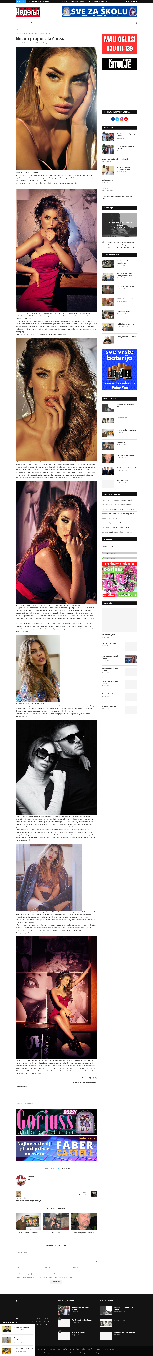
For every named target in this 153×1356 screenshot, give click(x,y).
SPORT (105, 23)
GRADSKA (20, 23)
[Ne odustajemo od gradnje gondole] (108, 137)
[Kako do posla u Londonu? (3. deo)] (131, 659)
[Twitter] (128, 1)
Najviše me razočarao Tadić (56, 1233)
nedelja (24, 43)
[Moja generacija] (84, 1221)
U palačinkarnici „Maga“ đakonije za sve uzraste (125, 275)
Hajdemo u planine (109, 706)
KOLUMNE (53, 23)
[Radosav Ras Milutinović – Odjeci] (108, 408)
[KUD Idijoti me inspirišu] (108, 302)
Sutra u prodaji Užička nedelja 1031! (121, 514)
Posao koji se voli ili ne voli (121, 527)
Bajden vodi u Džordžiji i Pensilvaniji (115, 159)
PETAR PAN (42, 1349)
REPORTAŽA (62, 1349)
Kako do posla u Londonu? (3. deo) (111, 657)
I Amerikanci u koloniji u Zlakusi (125, 147)
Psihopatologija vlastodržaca (124, 1333)
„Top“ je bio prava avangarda (127, 286)
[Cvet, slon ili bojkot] (64, 1336)
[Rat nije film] (108, 446)
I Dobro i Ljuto (108, 634)
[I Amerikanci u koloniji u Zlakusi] (108, 149)
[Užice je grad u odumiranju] (108, 433)
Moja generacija (84, 1233)
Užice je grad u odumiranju (126, 430)
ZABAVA (98, 1349)
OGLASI (88, 1)
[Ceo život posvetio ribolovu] (28, 1221)
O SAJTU (64, 1)
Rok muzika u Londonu (110, 694)
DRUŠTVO (31, 23)
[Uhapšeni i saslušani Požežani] (6, 1340)
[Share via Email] (69, 1169)
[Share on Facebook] (62, 1169)
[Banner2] (119, 558)
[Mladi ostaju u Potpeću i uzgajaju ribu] (108, 264)
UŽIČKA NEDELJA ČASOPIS (99, 1)
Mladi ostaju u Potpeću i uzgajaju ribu (125, 262)
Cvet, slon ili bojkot (79, 1333)
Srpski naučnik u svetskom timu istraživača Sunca (118, 198)
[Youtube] (134, 1)
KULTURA (86, 23)
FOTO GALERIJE (109, 1349)
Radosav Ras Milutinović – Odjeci (120, 223)
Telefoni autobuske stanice (82, 1320)
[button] (27, 1)
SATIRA (96, 23)
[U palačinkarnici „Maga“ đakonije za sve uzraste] (108, 277)
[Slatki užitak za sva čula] (108, 327)
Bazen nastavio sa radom (23, 1349)
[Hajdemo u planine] (131, 710)
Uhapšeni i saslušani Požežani (22, 1339)
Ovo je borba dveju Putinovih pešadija (123, 168)
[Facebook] (126, 1)
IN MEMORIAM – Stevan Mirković (121, 500)
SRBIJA (76, 23)
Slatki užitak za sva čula (125, 324)
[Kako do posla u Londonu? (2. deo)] (131, 672)
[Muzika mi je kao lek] (6, 1329)
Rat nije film (121, 443)
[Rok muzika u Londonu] (131, 697)
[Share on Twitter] (64, 1169)
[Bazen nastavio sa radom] (6, 1351)
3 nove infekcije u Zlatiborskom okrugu (121, 509)
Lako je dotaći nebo (109, 643)
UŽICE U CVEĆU (87, 1349)
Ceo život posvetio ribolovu (28, 1233)
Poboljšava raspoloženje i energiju (120, 532)
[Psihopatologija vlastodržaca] (106, 1336)
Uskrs (104, 509)
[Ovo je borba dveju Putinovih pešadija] (108, 170)
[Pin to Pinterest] (66, 1169)
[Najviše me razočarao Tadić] (56, 1221)
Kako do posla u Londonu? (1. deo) (111, 682)
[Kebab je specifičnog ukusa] (108, 340)
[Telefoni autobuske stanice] (64, 1323)
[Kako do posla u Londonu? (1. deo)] (131, 684)
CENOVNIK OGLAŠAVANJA (76, 1)
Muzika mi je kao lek (22, 1327)
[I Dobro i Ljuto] (119, 620)
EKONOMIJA (65, 23)
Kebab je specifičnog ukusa (126, 337)
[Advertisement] (119, 91)
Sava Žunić (35, 2)
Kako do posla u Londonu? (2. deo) (111, 670)
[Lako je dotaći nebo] (131, 646)
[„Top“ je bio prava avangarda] (108, 289)
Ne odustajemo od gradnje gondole (126, 135)
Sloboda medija (107, 180)
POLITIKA (42, 23)
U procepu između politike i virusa (121, 523)
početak (18, 30)
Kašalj (116, 518)
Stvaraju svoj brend (124, 311)
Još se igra (105, 188)
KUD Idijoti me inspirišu (125, 299)
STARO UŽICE (74, 1349)
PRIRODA (52, 1349)
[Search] (136, 23)
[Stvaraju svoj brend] (108, 314)
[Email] (136, 1)
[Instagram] (131, 1)
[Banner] (119, 579)
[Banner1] (119, 553)
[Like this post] (60, 1169)
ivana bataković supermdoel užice (27, 1103)
